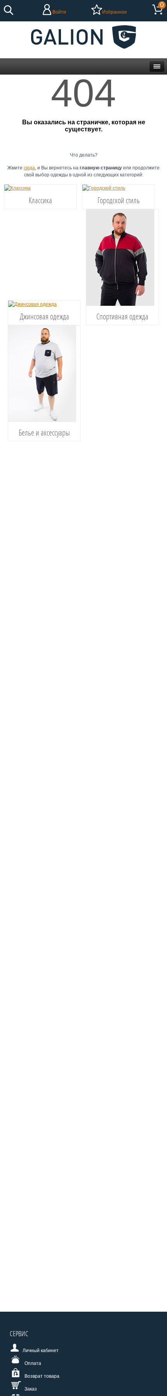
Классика (40, 200)
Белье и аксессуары (44, 432)
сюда (29, 168)
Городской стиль (118, 200)
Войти (59, 12)
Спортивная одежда (122, 316)
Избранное (114, 12)
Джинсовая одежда (44, 316)
